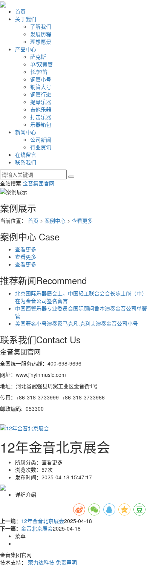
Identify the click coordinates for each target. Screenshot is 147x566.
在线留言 (25, 154)
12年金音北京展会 (42, 521)
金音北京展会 (37, 528)
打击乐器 (40, 117)
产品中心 (25, 49)
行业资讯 (40, 147)
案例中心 (55, 220)
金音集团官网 (38, 183)
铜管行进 (40, 94)
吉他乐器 (40, 109)
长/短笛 (38, 71)
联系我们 (25, 162)
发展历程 (40, 34)
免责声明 (66, 562)
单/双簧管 (41, 64)
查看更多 (82, 220)
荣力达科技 (41, 562)
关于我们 (25, 19)
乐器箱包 (40, 124)
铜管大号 (40, 86)
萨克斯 (38, 56)
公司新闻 (40, 139)
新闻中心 (25, 132)
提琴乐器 (40, 102)
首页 (20, 11)
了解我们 (40, 26)
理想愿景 (40, 41)
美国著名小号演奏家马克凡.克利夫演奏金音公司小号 (76, 323)
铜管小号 (40, 79)
